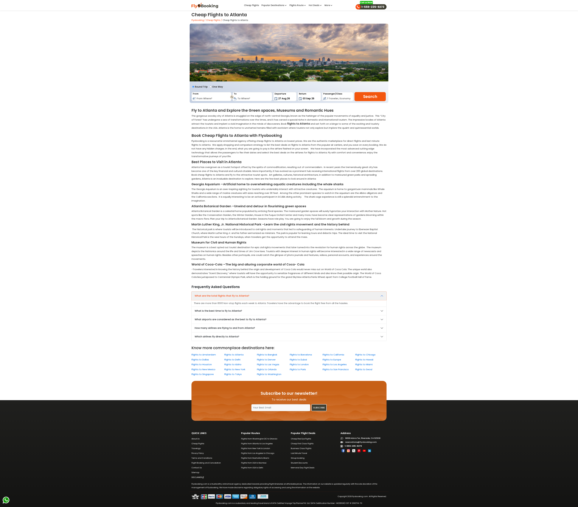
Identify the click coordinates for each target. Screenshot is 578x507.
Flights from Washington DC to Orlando (259, 438)
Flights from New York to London (255, 448)
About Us (195, 438)
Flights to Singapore (202, 374)
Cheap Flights (251, 5)
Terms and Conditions (201, 458)
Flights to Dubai (298, 359)
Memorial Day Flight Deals (302, 467)
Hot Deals (314, 5)
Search (370, 96)
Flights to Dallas (200, 359)
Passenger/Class (332, 93)
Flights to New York (234, 369)
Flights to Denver (266, 359)
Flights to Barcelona (301, 354)
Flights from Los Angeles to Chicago (257, 453)
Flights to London (299, 364)
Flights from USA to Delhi (252, 467)
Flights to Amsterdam (203, 354)
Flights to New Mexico (203, 369)
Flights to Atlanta (234, 354)
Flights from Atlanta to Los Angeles (257, 443)
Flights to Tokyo (233, 374)
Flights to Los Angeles (335, 364)
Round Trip (201, 86)
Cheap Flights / (213, 20)
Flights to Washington (269, 374)
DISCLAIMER (196, 477)
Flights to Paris (298, 369)
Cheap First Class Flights (302, 443)
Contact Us (196, 467)
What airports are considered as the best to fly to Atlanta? (230, 319)
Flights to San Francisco (336, 369)
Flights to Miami (364, 364)
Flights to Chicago (365, 354)
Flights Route (296, 5)
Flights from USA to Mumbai (253, 463)
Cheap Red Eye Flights (301, 438)
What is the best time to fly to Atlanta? (218, 311)
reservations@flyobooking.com (360, 442)
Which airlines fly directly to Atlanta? (217, 336)
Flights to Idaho (232, 364)
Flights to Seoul (363, 369)
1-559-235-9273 (353, 446)
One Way (217, 86)
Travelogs (196, 448)
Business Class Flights (301, 448)
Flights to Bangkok (267, 354)
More (328, 5)
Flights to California (333, 354)
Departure (280, 93)
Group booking (298, 458)
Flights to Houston (201, 364)
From (196, 93)
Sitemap (195, 472)
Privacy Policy (197, 453)
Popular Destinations (273, 5)
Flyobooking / (198, 20)
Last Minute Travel (299, 453)
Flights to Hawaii (364, 359)
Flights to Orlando (267, 369)
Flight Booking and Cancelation (206, 463)
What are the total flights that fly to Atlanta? (222, 296)
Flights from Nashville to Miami (255, 458)
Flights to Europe (332, 359)
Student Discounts (299, 463)
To (235, 93)
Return (302, 93)
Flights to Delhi (232, 359)
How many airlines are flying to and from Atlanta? (225, 328)
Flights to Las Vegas (268, 364)
